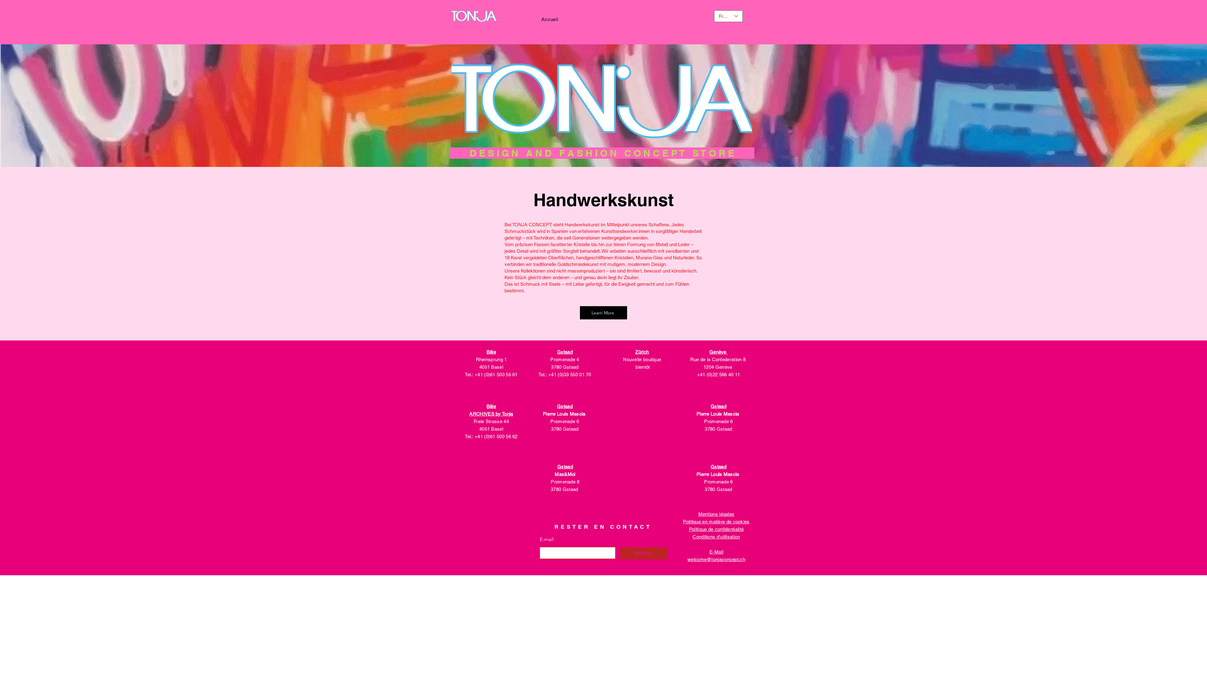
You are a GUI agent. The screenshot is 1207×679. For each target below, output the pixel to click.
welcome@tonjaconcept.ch (716, 559)
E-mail (547, 539)
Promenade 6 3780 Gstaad (565, 421)
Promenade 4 (564, 359)
